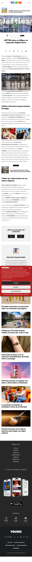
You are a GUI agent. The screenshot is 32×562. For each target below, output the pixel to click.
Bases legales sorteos (10, 545)
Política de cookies (7, 294)
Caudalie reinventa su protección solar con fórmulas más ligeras (19, 11)
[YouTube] (20, 537)
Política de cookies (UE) (19, 542)
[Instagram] (17, 537)
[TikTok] (23, 537)
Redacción (16, 452)
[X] (14, 537)
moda (3, 97)
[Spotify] (26, 537)
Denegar (16, 287)
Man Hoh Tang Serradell (14, 35)
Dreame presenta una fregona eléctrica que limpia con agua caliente (13, 431)
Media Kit (16, 457)
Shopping (10, 8)
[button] (30, 268)
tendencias (18, 209)
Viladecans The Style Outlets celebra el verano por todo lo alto (14, 332)
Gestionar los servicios (7, 280)
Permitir (16, 283)
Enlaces (16, 448)
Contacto (16, 450)
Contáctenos (16, 548)
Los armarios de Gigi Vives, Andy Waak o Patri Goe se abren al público (20, 171)
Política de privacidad (22, 545)
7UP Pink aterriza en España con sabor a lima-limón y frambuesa (14, 382)
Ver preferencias (16, 291)
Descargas (16, 461)
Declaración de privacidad (17, 294)
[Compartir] (13, 51)
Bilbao (3, 60)
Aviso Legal (26, 294)
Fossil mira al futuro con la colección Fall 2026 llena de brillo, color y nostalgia (15, 357)
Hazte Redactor (16, 454)
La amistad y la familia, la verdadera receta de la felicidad (14, 406)
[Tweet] (9, 51)
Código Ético (16, 459)
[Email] (17, 51)
